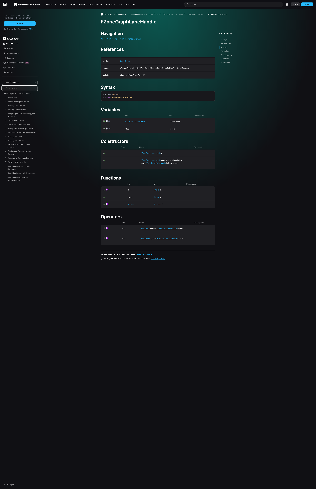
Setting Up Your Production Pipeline (19, 145)
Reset (156, 197)
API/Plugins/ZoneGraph (130, 39)
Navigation (225, 40)
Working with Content (16, 106)
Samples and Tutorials (17, 162)
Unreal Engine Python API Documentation (18, 178)
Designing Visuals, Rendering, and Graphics (21, 115)
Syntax (224, 47)
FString (131, 204)
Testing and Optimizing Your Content (19, 152)
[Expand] (6, 98)
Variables (225, 51)
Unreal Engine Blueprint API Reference (19, 167)
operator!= (145, 228)
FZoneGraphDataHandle (135, 121)
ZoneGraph (125, 61)
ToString (157, 204)
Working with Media (16, 140)
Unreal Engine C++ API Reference (21, 173)
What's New (12, 98)
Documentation (122, 14)
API (102, 39)
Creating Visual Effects (17, 120)
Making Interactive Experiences (21, 128)
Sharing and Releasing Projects (20, 158)
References (226, 43)
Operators (225, 63)
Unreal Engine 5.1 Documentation (16, 94)
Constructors (226, 55)
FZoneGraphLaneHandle (151, 153)
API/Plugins (112, 39)
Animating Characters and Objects (22, 132)
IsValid (156, 190)
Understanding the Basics (18, 102)
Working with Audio (15, 136)
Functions (225, 59)
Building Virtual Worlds (17, 110)
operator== (145, 238)
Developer (108, 14)
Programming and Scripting (19, 124)
